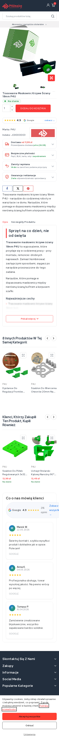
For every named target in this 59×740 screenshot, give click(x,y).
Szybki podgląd (23, 355)
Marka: (6, 129)
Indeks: (6, 134)
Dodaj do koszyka (33, 108)
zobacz (48, 120)
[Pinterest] (28, 188)
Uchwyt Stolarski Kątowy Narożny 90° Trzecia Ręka (42, 474)
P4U (13, 129)
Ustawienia (29, 734)
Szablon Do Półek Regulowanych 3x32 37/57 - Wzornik (13, 474)
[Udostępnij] (7, 188)
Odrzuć (30, 725)
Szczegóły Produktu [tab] (23, 221)
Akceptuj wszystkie (29, 716)
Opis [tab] (5, 221)
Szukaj (53, 16)
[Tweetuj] (18, 188)
